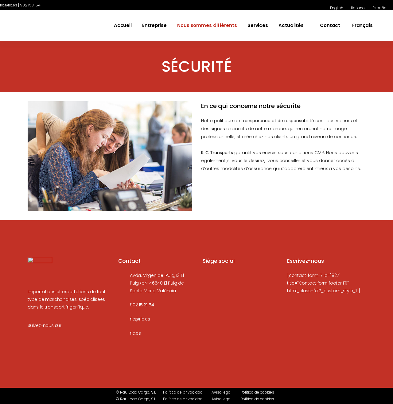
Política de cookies (257, 392)
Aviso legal (222, 392)
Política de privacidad (183, 392)
